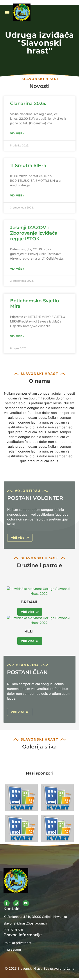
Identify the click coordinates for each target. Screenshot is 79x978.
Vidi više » (17, 133)
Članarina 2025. (28, 103)
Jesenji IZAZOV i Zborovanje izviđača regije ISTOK (33, 233)
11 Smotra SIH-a (28, 165)
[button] (7, 12)
